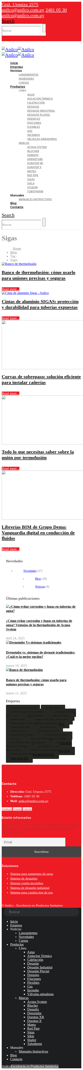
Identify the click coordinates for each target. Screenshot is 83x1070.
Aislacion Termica (40, 98)
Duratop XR (35, 163)
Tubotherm (35, 191)
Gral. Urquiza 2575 (20, 4)
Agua (30, 94)
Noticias (40, 586)
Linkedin (27, 809)
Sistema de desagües (23, 878)
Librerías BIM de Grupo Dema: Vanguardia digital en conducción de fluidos (38, 532)
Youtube (17, 809)
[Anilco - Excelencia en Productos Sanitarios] (18, 49)
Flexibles (33, 127)
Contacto (16, 207)
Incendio (33, 135)
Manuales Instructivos (35, 199)
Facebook (7, 809)
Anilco (30, 1066)
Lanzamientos (29, 74)
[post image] (41, 264)
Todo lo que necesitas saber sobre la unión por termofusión (38, 454)
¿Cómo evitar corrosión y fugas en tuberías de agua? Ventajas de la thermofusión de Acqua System (39, 625)
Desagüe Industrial (41, 111)
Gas (29, 131)
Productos (17, 87)
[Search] (44, 28)
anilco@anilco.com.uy (23, 10)
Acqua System (37, 147)
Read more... (10, 289)
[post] (41, 611)
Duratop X (34, 167)
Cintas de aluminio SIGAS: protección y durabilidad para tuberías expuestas (40, 304)
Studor (32, 187)
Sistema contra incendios (26, 883)
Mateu (31, 171)
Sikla (30, 183)
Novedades (26, 78)
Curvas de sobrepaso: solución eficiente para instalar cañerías (41, 379)
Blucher (33, 151)
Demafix (32, 155)
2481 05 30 (56, 10)
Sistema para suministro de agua (31, 873)
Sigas (31, 179)
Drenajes (33, 119)
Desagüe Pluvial (38, 115)
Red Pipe (32, 175)
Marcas (24, 143)
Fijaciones (34, 123)
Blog (38, 578)
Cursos (23, 940)
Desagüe (33, 107)
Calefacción (36, 102)
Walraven (19, 758)
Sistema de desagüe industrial (29, 888)
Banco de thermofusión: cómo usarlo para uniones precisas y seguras (38, 275)
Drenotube (35, 159)
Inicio (14, 921)
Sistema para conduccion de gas (31, 892)
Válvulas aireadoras (42, 139)
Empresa (16, 925)
